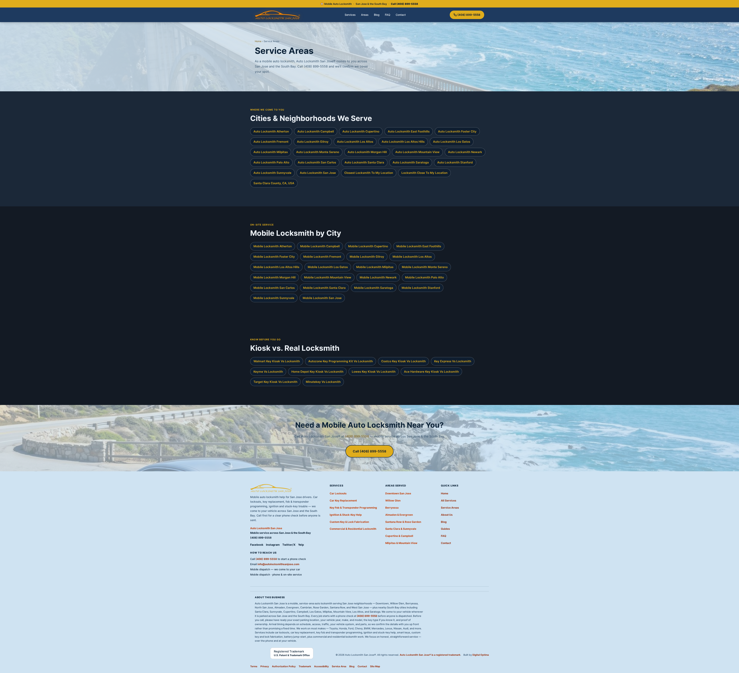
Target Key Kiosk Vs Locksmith (275, 382)
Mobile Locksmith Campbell (320, 246)
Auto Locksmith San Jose (318, 173)
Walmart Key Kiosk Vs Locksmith (276, 361)
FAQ (387, 14)
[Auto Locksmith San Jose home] (278, 15)
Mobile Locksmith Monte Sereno (425, 267)
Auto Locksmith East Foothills (409, 131)
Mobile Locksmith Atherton (272, 246)
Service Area (339, 666)
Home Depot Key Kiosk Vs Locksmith (317, 371)
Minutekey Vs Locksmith (323, 382)
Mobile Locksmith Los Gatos (328, 267)
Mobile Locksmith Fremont (322, 256)
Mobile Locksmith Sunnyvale (273, 298)
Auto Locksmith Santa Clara (364, 162)
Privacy (264, 666)
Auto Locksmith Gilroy (313, 141)
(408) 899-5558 (468, 14)
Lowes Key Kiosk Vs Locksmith (373, 371)
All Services (448, 500)
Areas (365, 14)
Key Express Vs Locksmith (452, 361)
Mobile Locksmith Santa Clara (324, 288)
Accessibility (321, 666)
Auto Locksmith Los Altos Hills (403, 141)
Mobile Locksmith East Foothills (418, 246)
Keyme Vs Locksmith (268, 371)
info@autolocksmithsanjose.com (278, 564)
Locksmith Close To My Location (424, 173)
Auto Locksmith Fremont (270, 141)
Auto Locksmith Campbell (315, 131)
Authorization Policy (284, 666)
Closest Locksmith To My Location (368, 173)
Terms (253, 666)
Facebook (256, 544)
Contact (401, 14)
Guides (445, 528)
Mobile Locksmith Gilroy (367, 256)
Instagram (273, 544)
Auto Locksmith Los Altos (355, 141)
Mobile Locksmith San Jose (322, 298)
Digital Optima (480, 654)
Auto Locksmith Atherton (271, 131)
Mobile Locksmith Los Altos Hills (276, 267)
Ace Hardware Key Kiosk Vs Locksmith (431, 371)
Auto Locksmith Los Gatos (451, 141)
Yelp (301, 544)
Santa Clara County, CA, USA (273, 183)
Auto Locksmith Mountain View (417, 152)
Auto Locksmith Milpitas (270, 152)
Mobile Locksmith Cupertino (368, 246)
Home (258, 41)
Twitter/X (288, 544)
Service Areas (450, 507)
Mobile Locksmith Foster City (274, 256)
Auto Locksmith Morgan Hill (367, 152)
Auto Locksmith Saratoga (411, 162)
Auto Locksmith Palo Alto (271, 162)
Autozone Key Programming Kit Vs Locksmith (340, 361)
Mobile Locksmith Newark (378, 277)
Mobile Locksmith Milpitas (374, 267)
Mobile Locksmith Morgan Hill (274, 277)
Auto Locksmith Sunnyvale (272, 173)
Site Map (375, 666)
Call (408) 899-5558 (369, 451)
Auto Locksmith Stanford (455, 162)
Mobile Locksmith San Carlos (274, 288)
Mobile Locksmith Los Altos (412, 256)
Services (350, 14)
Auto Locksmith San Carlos (317, 162)
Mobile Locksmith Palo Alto (424, 277)
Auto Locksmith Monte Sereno (317, 152)
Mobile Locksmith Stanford (421, 288)
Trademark (305, 666)
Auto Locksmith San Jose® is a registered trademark (430, 654)
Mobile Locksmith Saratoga (373, 288)
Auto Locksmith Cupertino (360, 131)
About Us (447, 514)
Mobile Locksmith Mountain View (327, 277)
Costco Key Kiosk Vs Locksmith (403, 361)
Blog (377, 14)
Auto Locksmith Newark (465, 152)
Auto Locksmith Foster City (457, 131)
